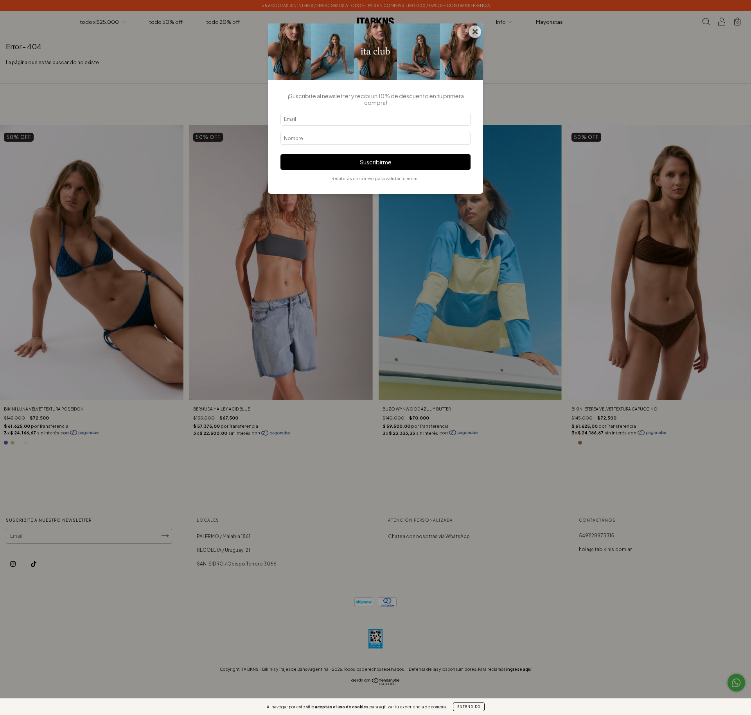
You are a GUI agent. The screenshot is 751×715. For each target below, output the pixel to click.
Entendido (468, 707)
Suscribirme (376, 162)
